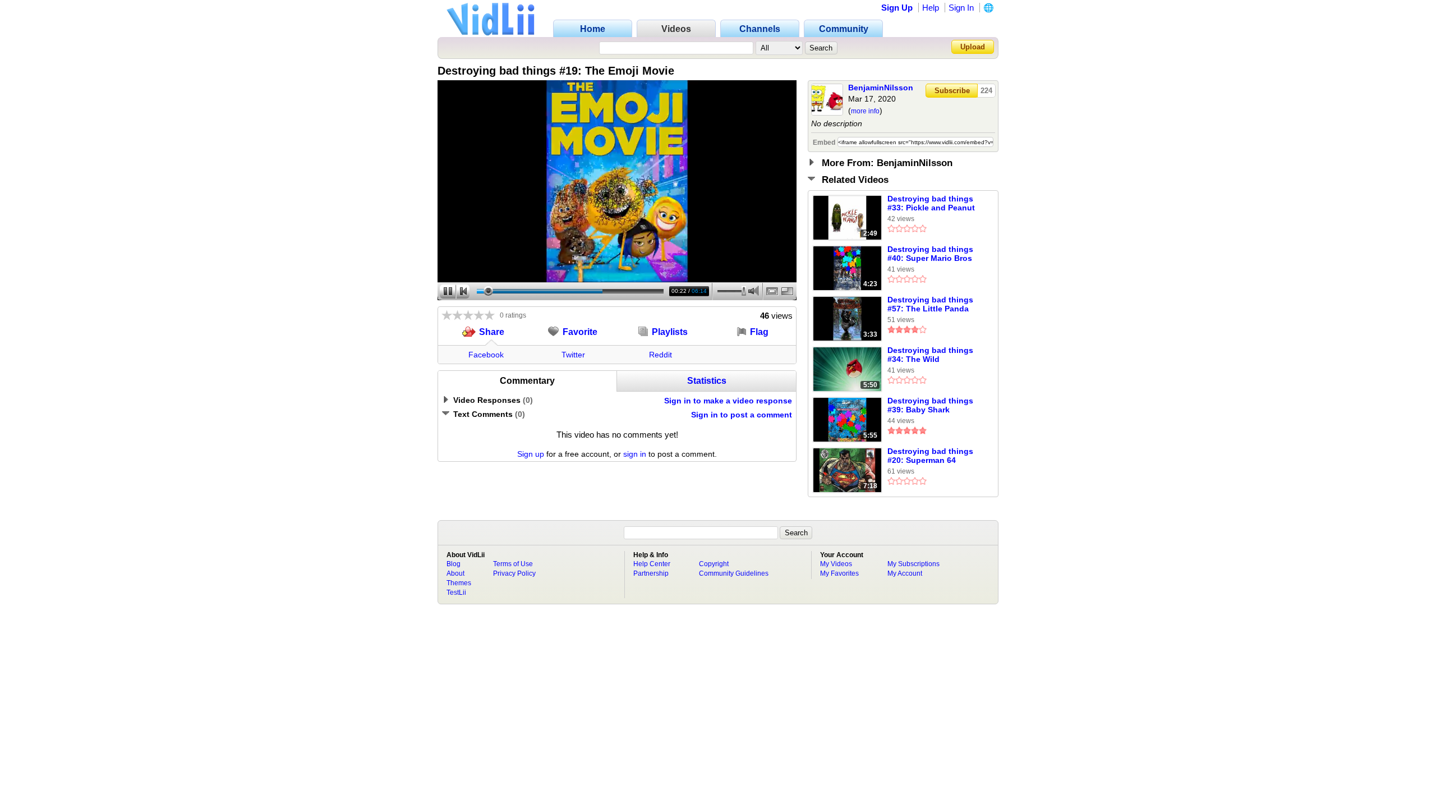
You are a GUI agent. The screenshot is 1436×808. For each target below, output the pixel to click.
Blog (454, 564)
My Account (904, 573)
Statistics (706, 380)
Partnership (651, 573)
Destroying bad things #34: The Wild (930, 355)
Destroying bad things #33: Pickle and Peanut (931, 203)
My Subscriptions (913, 564)
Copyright (714, 564)
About (455, 573)
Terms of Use (513, 564)
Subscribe (952, 90)
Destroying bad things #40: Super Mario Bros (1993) (930, 254)
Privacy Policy (514, 573)
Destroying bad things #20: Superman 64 (930, 456)
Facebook (486, 354)
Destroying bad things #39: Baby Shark (930, 405)
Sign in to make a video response (728, 400)
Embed (824, 142)
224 (986, 90)
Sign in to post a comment (741, 414)
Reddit (660, 354)
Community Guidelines (733, 573)
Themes (459, 583)
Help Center (651, 564)
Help (930, 7)
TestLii (456, 592)
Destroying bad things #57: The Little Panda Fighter (930, 304)
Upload (972, 47)
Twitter (573, 354)
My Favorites (839, 573)
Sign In (961, 7)
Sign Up (897, 7)
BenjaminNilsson (880, 87)
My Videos (836, 564)
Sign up (530, 453)
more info (865, 111)
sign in (634, 453)
